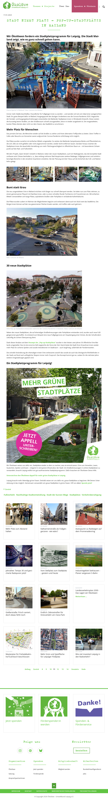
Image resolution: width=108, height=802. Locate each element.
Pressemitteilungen (88, 791)
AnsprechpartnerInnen (17, 778)
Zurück (8, 489)
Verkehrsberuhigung (91, 495)
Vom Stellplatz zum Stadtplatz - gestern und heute (54, 571)
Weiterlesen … (22, 519)
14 (67, 669)
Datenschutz (41, 791)
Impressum (15, 791)
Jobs (84, 774)
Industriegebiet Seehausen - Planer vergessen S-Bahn (88, 571)
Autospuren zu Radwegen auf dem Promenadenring (88, 530)
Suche (103, 5)
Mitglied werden (64, 769)
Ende (84, 669)
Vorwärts (75, 669)
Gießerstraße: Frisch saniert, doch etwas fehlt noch (18, 613)
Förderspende (38, 774)
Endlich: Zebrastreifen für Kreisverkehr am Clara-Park (53, 613)
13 (63, 669)
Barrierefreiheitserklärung (63, 791)
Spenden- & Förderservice (83, 722)
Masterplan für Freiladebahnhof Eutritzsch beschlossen (19, 655)
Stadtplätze (75, 495)
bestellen (82, 750)
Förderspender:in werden (51, 722)
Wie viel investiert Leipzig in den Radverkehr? (88, 655)
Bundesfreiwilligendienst (92, 769)
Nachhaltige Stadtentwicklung (30, 495)
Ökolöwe (12, 769)
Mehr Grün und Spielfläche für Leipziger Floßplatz (52, 655)
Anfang (27, 669)
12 (58, 669)
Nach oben (54, 785)
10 (51, 669)
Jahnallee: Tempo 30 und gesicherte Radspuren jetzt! (19, 571)
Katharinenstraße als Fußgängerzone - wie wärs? (54, 530)
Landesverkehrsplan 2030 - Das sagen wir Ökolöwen (87, 591)
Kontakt (28, 791)
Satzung (11, 774)
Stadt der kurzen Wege (57, 495)
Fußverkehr (9, 495)
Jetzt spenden (14, 721)
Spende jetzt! (87, 483)
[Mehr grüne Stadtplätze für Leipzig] (54, 415)
